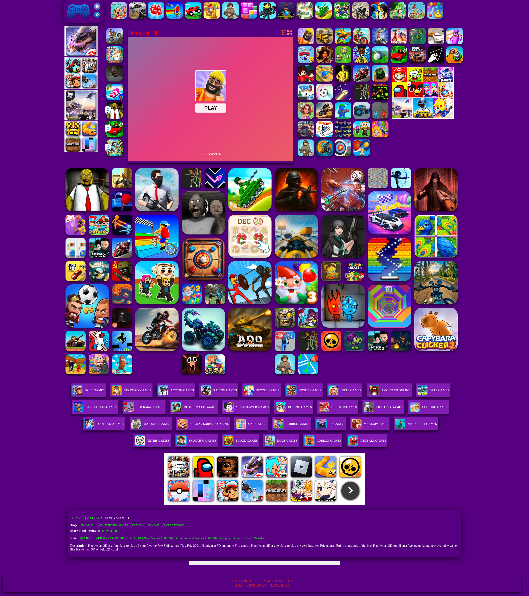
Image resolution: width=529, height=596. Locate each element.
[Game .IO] (81, 151)
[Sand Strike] (212, 17)
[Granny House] (114, 80)
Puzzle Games (267, 390)
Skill (95, 518)
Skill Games (95, 390)
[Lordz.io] (417, 43)
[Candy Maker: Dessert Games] (156, 17)
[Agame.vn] (190, 504)
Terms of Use (279, 585)
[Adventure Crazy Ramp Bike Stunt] (324, 155)
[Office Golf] (380, 62)
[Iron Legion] (417, 62)
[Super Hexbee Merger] (343, 43)
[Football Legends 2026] (230, 17)
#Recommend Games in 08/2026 (197, 538)
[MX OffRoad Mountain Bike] (361, 43)
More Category (174, 525)
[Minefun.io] (398, 17)
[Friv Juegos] (423, 117)
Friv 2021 (72, 20)
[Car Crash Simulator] (436, 43)
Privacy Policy (256, 585)
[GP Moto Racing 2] (361, 80)
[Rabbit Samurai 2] (306, 62)
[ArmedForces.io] (343, 80)
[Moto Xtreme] (114, 43)
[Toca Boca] (119, 17)
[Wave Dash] (380, 99)
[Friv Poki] (423, 81)
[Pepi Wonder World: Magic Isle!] (380, 136)
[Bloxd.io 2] (306, 80)
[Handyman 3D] (306, 43)
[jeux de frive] (327, 504)
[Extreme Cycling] (416, 17)
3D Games (87, 525)
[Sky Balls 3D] (454, 62)
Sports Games (310, 390)
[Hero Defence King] (305, 17)
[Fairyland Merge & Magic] (306, 117)
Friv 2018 (138, 525)
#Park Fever (91, 538)
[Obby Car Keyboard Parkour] (114, 136)
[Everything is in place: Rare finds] (324, 62)
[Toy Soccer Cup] (343, 62)
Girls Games (351, 390)
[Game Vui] (81, 88)
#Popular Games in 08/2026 (238, 538)
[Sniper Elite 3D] (360, 17)
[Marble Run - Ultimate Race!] (324, 80)
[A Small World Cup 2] (342, 17)
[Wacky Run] (454, 43)
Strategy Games (137, 390)
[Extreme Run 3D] (286, 17)
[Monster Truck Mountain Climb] (361, 117)
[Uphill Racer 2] (361, 99)
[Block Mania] (249, 17)
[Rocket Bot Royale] (399, 43)
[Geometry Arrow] (436, 62)
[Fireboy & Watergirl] (380, 117)
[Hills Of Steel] (323, 17)
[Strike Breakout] (137, 17)
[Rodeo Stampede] (380, 43)
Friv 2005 (153, 525)
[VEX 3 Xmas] (306, 99)
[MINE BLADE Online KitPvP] (114, 155)
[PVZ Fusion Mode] (306, 155)
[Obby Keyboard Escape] (361, 62)
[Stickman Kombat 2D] (379, 17)
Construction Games (113, 525)
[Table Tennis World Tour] (361, 155)
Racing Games (225, 390)
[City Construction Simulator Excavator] (324, 43)
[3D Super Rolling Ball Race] (324, 99)
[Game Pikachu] (81, 119)
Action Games (182, 390)
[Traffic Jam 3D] (306, 136)
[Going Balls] (380, 80)
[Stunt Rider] (324, 117)
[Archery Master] (343, 155)
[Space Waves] (343, 99)
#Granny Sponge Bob (122, 538)
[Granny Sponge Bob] (114, 117)
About (239, 585)
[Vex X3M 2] (324, 136)
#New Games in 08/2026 (158, 538)
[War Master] (343, 117)
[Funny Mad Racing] (193, 17)
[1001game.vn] (252, 504)
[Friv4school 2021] (97, 8)
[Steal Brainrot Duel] (361, 136)
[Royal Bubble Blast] (435, 17)
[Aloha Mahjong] (114, 62)
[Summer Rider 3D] (114, 99)
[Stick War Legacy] (267, 17)
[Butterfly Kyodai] (343, 136)
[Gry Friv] (81, 55)
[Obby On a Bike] (174, 17)
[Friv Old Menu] (423, 97)
